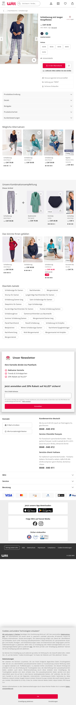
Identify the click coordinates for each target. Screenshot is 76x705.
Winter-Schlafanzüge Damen (31, 328)
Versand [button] (54, 28)
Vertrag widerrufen (12, 548)
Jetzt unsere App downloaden (38, 505)
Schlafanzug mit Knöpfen (55, 323)
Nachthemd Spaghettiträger (59, 328)
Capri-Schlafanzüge (35, 304)
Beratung (6, 487)
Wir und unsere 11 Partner (11, 634)
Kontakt (6, 419)
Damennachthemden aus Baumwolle (38, 314)
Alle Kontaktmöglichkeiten (17, 431)
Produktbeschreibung (12, 94)
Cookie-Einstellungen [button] (65, 548)
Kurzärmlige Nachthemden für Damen (19, 309)
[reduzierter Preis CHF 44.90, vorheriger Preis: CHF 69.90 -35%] (53, 249)
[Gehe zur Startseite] (11, 3)
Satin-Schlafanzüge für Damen (41, 300)
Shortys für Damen (12, 295)
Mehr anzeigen (26, 401)
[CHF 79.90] (12, 142)
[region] (38, 666)
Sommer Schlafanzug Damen (15, 318)
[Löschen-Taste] (38, 3)
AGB (23, 548)
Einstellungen (53, 701)
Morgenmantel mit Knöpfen (55, 332)
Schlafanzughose (11, 314)
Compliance (51, 548)
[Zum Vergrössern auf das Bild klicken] (34, 60)
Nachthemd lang (11, 332)
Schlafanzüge (23, 11)
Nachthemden (35, 290)
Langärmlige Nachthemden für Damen (40, 295)
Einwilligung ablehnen (25, 701)
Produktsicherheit (10, 112)
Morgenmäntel (52, 290)
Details (6, 100)
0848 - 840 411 (47, 467)
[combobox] (31, 3)
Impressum (41, 548)
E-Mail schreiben (12, 425)
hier (31, 647)
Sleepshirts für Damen (13, 304)
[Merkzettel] (65, 3)
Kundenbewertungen (12, 118)
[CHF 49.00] (33, 249)
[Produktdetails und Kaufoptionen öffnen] (16, 211)
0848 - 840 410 (47, 428)
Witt (4, 475)
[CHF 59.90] (33, 142)
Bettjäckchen (9, 328)
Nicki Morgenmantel (31, 332)
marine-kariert (45, 37)
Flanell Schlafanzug (32, 323)
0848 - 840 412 (47, 447)
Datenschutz (31, 548)
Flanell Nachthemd (12, 323)
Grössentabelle (48, 58)
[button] (3, 3)
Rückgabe (7, 106)
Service (5, 481)
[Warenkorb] (72, 3)
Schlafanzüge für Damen (14, 290)
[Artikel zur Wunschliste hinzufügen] (68, 65)
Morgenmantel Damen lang (43, 318)
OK (38, 696)
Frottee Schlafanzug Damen (50, 309)
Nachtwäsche (12, 11)
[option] (42, 33)
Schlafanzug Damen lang (14, 300)
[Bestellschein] (58, 3)
